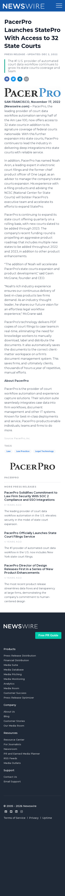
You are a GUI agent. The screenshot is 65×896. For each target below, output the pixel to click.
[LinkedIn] (16, 811)
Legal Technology (44, 451)
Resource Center (14, 739)
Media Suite (11, 664)
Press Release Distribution (20, 655)
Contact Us (10, 776)
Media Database (14, 669)
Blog (6, 716)
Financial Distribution (16, 660)
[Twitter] (11, 811)
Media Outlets (12, 763)
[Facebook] (6, 811)
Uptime (47, 818)
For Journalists (12, 744)
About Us (9, 711)
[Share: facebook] (7, 79)
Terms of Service (14, 818)
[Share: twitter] (13, 79)
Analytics (9, 683)
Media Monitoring (14, 678)
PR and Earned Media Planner (22, 753)
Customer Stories (14, 720)
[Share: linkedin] (20, 79)
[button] (59, 5)
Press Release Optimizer (19, 697)
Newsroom (10, 749)
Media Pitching (13, 674)
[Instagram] (21, 811)
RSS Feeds (10, 758)
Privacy (34, 818)
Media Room (11, 688)
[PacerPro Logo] (32, 98)
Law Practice (22, 451)
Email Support (12, 781)
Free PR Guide (48, 635)
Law (8, 451)
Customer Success (15, 692)
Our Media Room (14, 725)
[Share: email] (26, 79)
